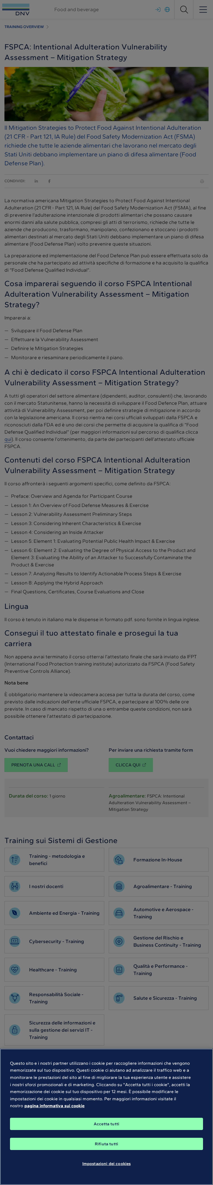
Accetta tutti (106, 1123)
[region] (106, 1117)
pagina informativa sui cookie (54, 1105)
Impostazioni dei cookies (106, 1163)
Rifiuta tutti (106, 1143)
